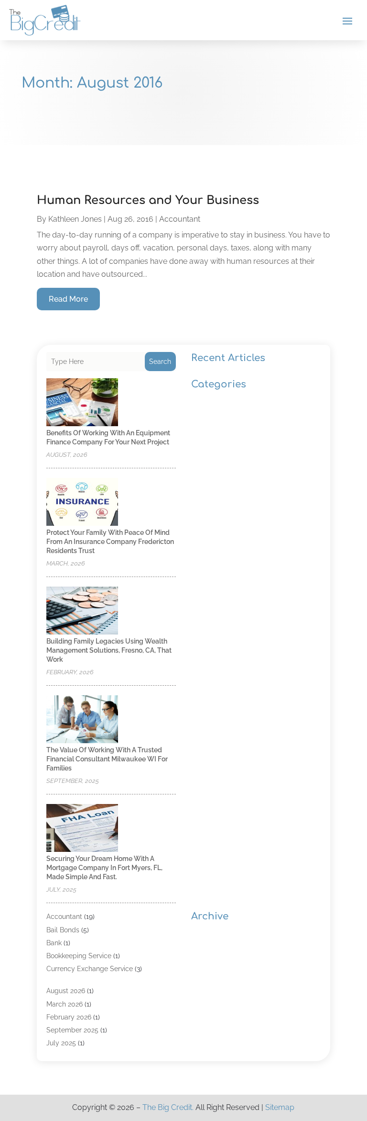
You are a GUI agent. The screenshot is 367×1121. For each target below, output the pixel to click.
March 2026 (64, 1004)
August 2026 (65, 991)
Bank (54, 943)
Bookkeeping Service (78, 956)
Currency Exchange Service (89, 969)
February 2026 (68, 1017)
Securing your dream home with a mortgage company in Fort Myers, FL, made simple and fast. (104, 868)
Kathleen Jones (75, 219)
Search (160, 361)
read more (68, 299)
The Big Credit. (168, 1107)
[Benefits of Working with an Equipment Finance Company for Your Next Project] (82, 403)
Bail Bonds (62, 930)
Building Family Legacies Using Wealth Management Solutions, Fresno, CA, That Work (109, 650)
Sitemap (279, 1107)
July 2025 (61, 1043)
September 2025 (72, 1030)
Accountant (179, 219)
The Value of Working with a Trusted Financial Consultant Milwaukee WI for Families (107, 759)
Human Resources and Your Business (148, 200)
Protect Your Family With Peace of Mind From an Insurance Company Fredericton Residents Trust (110, 542)
